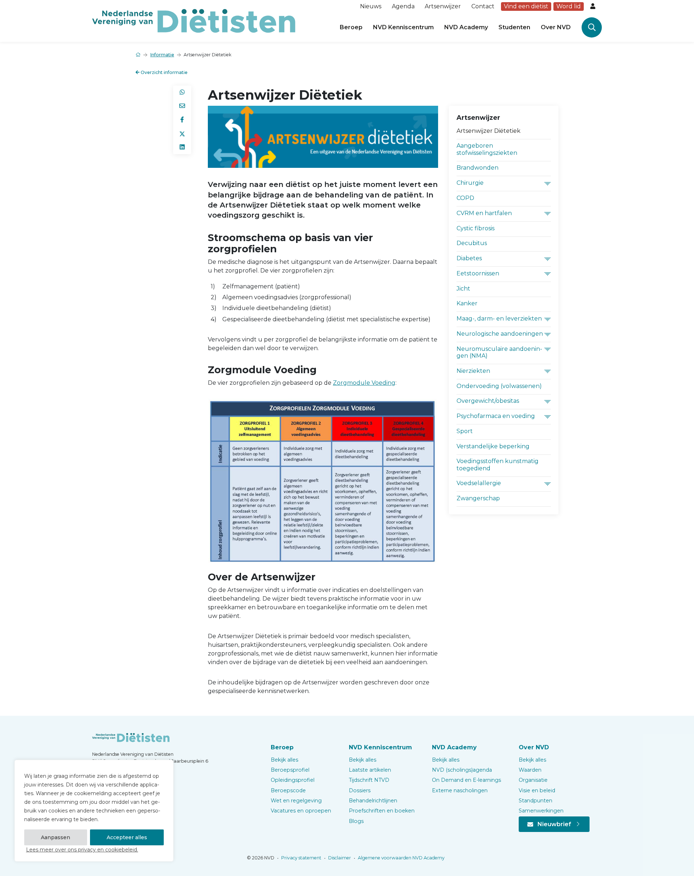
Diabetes (469, 258)
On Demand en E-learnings (466, 780)
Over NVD (556, 27)
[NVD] (193, 20)
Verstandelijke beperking (493, 446)
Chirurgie (470, 182)
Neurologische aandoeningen (500, 333)
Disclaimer (339, 857)
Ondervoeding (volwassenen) (499, 386)
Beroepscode (288, 790)
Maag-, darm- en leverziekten (499, 318)
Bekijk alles (284, 760)
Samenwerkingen (541, 810)
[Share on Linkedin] (182, 147)
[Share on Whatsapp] (182, 92)
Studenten (514, 27)
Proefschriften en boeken (382, 810)
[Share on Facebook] (182, 120)
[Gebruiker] (593, 6)
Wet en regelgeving (296, 800)
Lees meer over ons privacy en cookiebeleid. (82, 849)
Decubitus (472, 243)
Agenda (403, 6)
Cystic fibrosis (475, 228)
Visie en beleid (537, 790)
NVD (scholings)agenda (462, 770)
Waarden (530, 770)
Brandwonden (477, 167)
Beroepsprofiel (290, 770)
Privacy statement (300, 857)
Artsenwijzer (443, 6)
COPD (465, 198)
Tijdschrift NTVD (369, 780)
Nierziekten (473, 370)
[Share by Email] (182, 106)
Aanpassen (55, 837)
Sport (465, 431)
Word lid (568, 6)
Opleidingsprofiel (292, 780)
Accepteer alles (127, 837)
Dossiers (359, 790)
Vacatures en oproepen (301, 810)
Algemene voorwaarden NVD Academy (401, 857)
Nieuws (370, 6)
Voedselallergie (479, 483)
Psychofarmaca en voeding (496, 416)
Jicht (463, 288)
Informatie (162, 54)
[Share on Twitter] (182, 133)
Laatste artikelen (370, 770)
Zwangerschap (478, 498)
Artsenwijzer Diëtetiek (488, 130)
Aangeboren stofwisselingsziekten (487, 149)
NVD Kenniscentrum (403, 27)
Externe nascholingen (460, 790)
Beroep (351, 27)
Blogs (356, 821)
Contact (482, 6)
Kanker (467, 303)
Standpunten (535, 800)
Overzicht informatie (164, 72)
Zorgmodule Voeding (364, 382)
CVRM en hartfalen (484, 213)
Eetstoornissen (478, 273)
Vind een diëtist (526, 6)
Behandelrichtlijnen (373, 800)
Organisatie (533, 780)
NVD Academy (466, 27)
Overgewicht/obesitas (488, 400)
